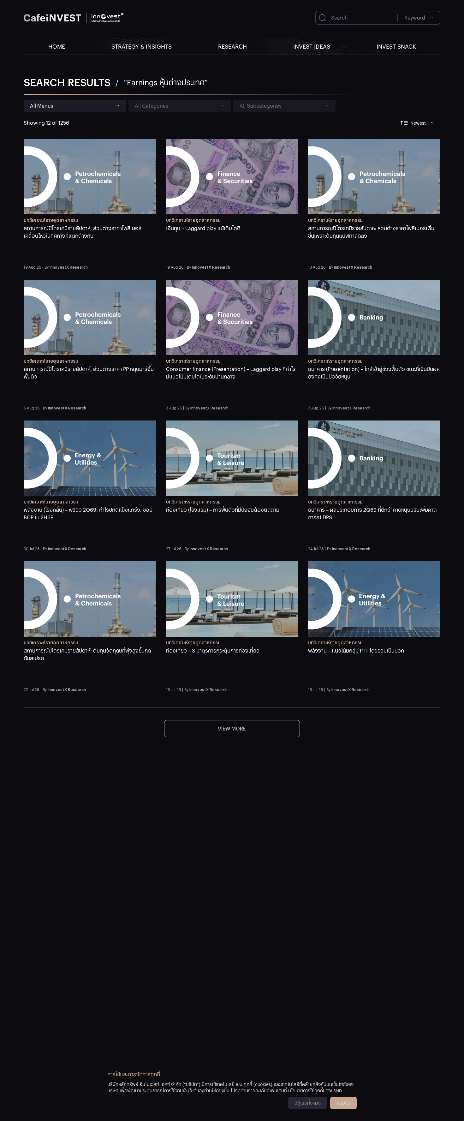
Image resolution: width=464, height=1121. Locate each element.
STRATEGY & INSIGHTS (141, 46)
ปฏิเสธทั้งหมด (307, 1103)
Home (56, 46)
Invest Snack (396, 46)
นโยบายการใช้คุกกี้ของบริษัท (315, 1090)
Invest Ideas (311, 46)
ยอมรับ (343, 1103)
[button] (90, 243)
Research (232, 46)
